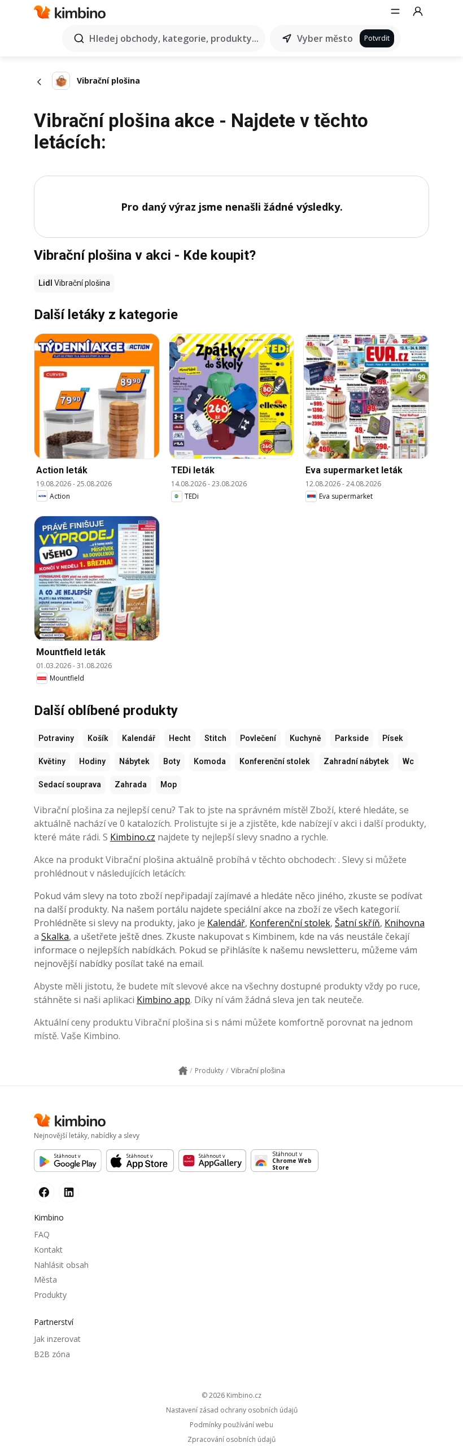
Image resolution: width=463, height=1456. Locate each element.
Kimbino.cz (132, 837)
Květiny (51, 761)
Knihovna (405, 923)
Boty (171, 761)
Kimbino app (163, 999)
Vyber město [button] (325, 38)
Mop (168, 784)
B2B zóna (52, 1354)
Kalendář (138, 738)
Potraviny (56, 738)
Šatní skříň (357, 923)
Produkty (50, 1294)
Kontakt (48, 1249)
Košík (98, 738)
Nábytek (134, 761)
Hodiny (92, 761)
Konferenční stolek (274, 761)
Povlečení (258, 738)
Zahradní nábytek (356, 761)
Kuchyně (305, 738)
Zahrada (131, 784)
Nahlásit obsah (61, 1264)
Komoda (210, 761)
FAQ (42, 1234)
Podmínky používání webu (231, 1424)
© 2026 (231, 1395)
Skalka (55, 936)
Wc (408, 761)
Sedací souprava (69, 784)
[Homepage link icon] (182, 1070)
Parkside (352, 738)
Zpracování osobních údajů (231, 1439)
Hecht (180, 738)
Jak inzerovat (57, 1338)
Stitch (215, 738)
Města (45, 1279)
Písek (392, 738)
